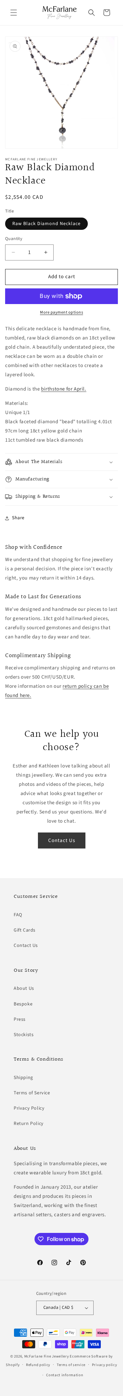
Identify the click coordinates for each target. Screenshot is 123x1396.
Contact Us (61, 840)
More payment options (61, 312)
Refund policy (38, 1364)
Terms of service (71, 1364)
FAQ (18, 914)
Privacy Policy (29, 1108)
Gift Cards (25, 930)
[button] (13, 12)
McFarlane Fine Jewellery (46, 1356)
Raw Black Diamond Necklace (46, 223)
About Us (24, 988)
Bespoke (23, 1004)
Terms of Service (32, 1093)
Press (20, 1019)
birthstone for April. (63, 389)
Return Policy (29, 1123)
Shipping (23, 1077)
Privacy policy (104, 1364)
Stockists (23, 1034)
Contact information (64, 1375)
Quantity (13, 239)
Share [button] (18, 517)
